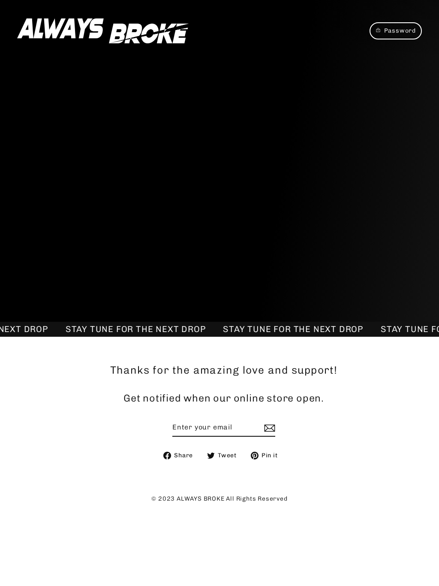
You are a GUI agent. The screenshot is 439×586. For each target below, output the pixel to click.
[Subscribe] (268, 428)
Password (400, 30)
